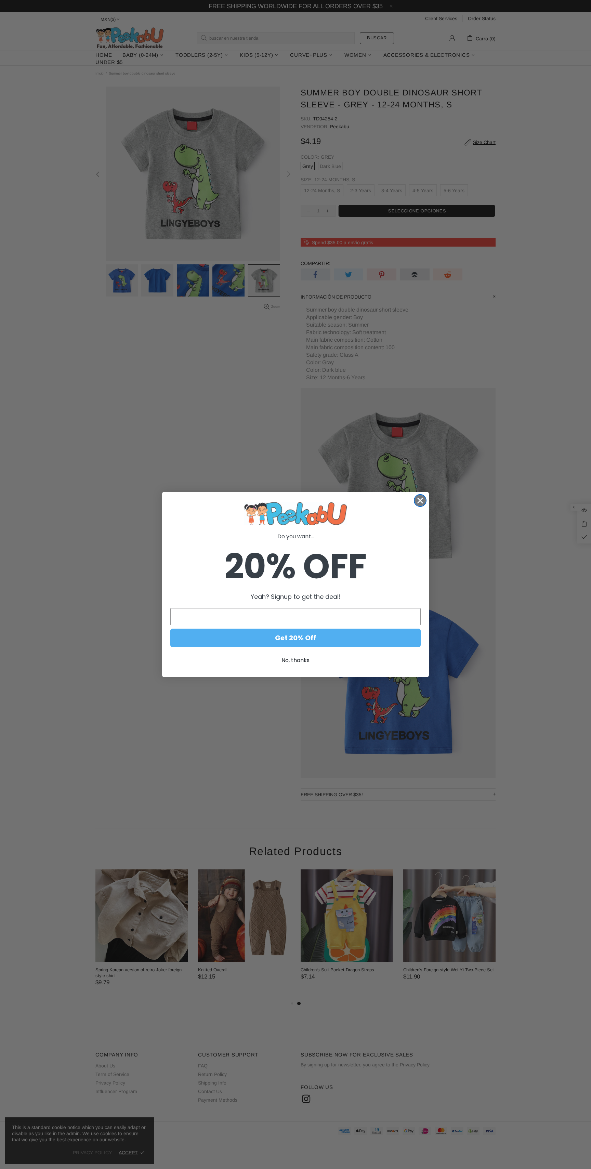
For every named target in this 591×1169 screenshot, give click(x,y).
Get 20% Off (295, 638)
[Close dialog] (420, 501)
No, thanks (295, 660)
